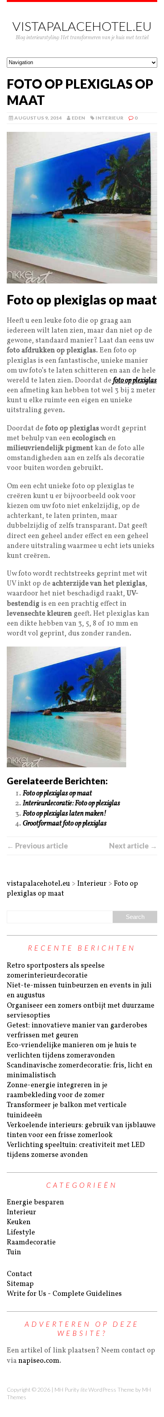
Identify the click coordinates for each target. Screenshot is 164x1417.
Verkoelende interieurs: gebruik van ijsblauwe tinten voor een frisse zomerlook (81, 1130)
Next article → (133, 845)
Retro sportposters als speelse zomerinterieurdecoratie (56, 971)
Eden (78, 118)
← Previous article (37, 845)
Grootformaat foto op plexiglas (65, 824)
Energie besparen (35, 1203)
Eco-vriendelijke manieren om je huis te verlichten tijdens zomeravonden (72, 1050)
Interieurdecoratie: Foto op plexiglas (71, 803)
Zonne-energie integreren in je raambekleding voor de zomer (57, 1090)
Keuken (19, 1222)
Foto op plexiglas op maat (57, 794)
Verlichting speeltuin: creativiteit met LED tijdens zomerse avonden (76, 1150)
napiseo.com (38, 1361)
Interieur (109, 118)
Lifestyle (21, 1233)
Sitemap (20, 1284)
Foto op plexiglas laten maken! (64, 814)
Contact (19, 1274)
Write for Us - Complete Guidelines (64, 1294)
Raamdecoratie (31, 1243)
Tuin (14, 1252)
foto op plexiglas (135, 381)
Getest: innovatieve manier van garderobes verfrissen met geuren (77, 1030)
